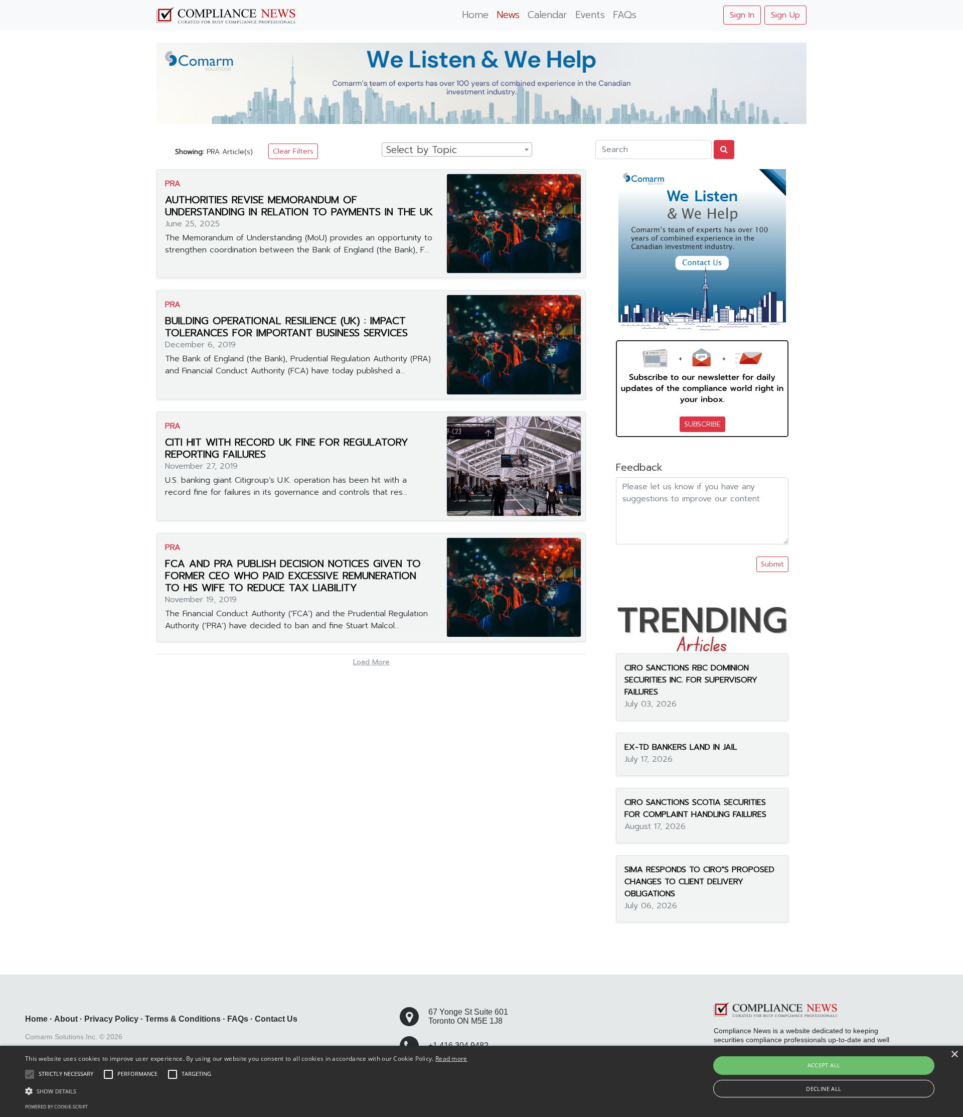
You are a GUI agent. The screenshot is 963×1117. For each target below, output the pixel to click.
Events (590, 15)
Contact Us (276, 1019)
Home (475, 15)
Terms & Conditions (183, 1019)
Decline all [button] (823, 1088)
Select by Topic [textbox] (421, 150)
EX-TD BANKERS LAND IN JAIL (680, 747)
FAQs (624, 15)
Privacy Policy (111, 1019)
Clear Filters (293, 151)
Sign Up (785, 15)
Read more (451, 1058)
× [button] (954, 1054)
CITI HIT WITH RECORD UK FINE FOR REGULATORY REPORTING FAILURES (286, 448)
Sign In (742, 15)
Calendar (547, 15)
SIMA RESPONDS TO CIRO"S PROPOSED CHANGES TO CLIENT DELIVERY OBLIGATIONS (699, 882)
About (66, 1019)
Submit (772, 564)
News (508, 15)
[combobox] (457, 150)
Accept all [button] (824, 1065)
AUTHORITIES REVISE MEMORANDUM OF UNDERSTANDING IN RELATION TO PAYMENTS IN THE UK (299, 205)
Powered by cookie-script (56, 1106)
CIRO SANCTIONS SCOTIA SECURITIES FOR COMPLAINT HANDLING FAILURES (695, 808)
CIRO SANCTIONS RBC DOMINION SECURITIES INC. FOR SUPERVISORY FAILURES (690, 680)
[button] (246, 1091)
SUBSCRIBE (702, 424)
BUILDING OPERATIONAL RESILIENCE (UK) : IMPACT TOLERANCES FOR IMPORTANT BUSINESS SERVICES (286, 326)
